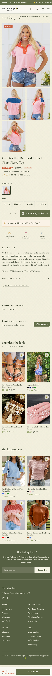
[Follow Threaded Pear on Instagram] (3, 598)
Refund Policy (33, 640)
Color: (7, 183)
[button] (26, 55)
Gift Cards (6, 621)
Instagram (6, 640)
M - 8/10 (17, 204)
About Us (5, 632)
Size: (4, 198)
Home (4, 18)
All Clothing (12, 18)
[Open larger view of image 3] (38, 103)
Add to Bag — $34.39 (36, 213)
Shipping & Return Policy (17, 286)
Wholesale (6, 636)
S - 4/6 (7, 204)
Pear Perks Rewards (36, 609)
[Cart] (43, 9)
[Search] (31, 9)
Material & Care (11, 278)
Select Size (33, 671)
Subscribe (42, 570)
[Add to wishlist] (22, 355)
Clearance (6, 617)
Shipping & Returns (35, 617)
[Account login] (37, 9)
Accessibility (32, 644)
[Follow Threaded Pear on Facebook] (7, 598)
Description (9, 248)
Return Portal (33, 613)
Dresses (5, 613)
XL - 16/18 (41, 204)
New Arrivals (7, 609)
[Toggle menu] (48, 9)
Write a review (42, 324)
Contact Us (32, 621)
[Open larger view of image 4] (13, 136)
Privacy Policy (33, 632)
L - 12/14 (29, 204)
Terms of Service (34, 636)
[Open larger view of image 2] (13, 103)
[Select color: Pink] (6, 190)
